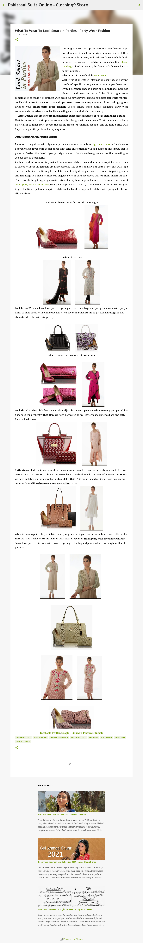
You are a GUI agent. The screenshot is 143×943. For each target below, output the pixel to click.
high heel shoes (101, 144)
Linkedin (77, 733)
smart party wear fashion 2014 (32, 184)
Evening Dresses (23, 737)
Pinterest (88, 733)
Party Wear (120, 737)
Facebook (45, 733)
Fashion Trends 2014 (59, 737)
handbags (67, 66)
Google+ (66, 733)
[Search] (92, 5)
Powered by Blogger (73, 939)
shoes (124, 62)
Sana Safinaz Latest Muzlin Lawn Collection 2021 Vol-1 (63, 814)
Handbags (93, 737)
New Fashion (106, 737)
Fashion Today (40, 737)
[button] (16, 40)
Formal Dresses (78, 737)
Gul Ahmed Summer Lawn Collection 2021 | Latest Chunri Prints (67, 862)
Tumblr (99, 733)
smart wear (100, 75)
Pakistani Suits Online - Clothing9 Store (48, 4)
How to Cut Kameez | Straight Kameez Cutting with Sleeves (65, 909)
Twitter (56, 733)
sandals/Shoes (23, 741)
